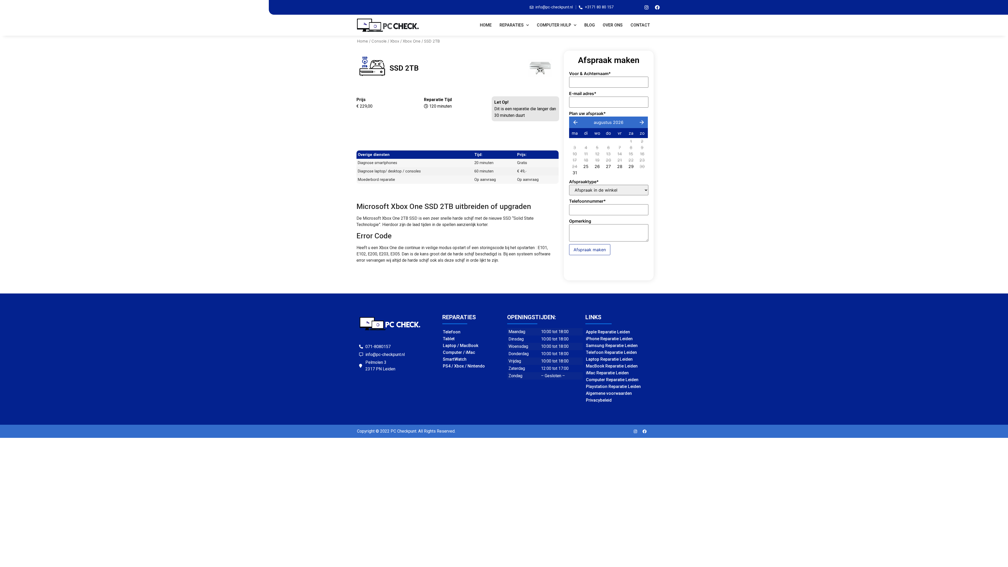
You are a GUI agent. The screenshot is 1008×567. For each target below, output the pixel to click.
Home (486, 25)
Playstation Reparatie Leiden (613, 386)
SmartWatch (454, 359)
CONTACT (640, 25)
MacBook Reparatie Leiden (612, 366)
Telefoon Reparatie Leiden (611, 352)
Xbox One (412, 41)
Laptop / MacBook (460, 345)
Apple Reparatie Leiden (608, 331)
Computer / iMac (459, 352)
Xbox (394, 41)
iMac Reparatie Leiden (607, 372)
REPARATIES (512, 25)
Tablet (449, 338)
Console (379, 41)
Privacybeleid (599, 400)
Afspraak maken (590, 249)
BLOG (589, 25)
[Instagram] (646, 7)
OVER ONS (613, 25)
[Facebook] (657, 7)
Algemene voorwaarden (609, 393)
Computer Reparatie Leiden (612, 379)
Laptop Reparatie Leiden (609, 359)
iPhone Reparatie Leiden (609, 338)
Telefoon (451, 331)
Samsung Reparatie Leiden (612, 345)
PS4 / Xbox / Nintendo (464, 366)
